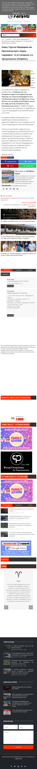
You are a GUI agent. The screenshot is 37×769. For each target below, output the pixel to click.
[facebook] (11, 766)
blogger (6, 270)
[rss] (25, 766)
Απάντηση (10, 286)
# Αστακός (10, 157)
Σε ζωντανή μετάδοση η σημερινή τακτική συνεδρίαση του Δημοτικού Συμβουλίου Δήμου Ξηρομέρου (17, 237)
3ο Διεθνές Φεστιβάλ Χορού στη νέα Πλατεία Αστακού (18, 221)
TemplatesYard (15, 761)
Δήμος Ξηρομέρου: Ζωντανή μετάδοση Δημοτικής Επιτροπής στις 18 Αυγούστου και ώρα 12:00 (22, 695)
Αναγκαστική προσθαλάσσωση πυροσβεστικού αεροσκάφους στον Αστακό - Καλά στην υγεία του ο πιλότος (21, 704)
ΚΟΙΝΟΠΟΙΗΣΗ (11, 161)
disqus (30, 270)
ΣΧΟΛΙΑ (30, 505)
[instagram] (21, 766)
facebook (18, 270)
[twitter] (14, 766)
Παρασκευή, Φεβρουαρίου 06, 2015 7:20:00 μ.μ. (18, 281)
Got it (23, 13)
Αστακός (9, 39)
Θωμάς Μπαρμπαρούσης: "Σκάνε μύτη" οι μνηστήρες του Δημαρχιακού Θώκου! (20, 517)
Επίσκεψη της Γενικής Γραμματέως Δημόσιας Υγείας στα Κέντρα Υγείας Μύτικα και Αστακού (18, 254)
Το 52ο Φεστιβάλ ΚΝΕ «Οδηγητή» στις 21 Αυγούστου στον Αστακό (22, 711)
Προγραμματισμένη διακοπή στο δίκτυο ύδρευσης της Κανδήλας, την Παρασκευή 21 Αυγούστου (21, 525)
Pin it (12, 166)
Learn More (16, 13)
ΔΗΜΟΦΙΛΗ (18, 505)
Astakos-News (6, 757)
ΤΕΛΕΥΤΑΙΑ (6, 505)
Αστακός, (4, 65)
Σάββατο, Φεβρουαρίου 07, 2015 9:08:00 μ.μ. (18, 293)
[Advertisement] (19, 264)
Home (3, 39)
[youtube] (18, 766)
